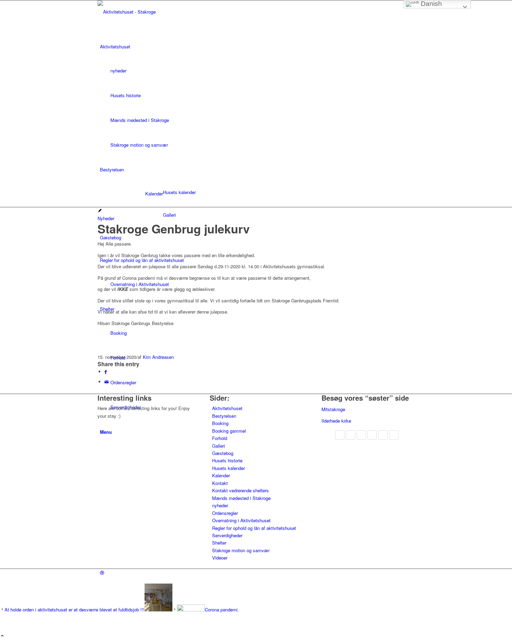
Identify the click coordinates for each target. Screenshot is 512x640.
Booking (220, 423)
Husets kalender (228, 468)
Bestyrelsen (224, 415)
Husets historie (227, 460)
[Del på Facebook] (105, 371)
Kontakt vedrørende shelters (240, 490)
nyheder (220, 505)
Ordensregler (225, 513)
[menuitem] (257, 95)
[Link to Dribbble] (102, 572)
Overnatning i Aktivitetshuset (241, 520)
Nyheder (106, 218)
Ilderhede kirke (336, 420)
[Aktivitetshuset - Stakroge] (150, 11)
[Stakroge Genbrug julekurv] (100, 211)
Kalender (154, 193)
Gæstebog (222, 453)
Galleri (218, 445)
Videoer (219, 557)
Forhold (219, 438)
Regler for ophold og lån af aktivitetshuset (254, 528)
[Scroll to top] (2, 636)
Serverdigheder (227, 535)
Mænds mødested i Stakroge (241, 498)
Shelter (219, 542)
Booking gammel (229, 430)
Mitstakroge (333, 409)
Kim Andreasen (158, 357)
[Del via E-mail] (106, 381)
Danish (430, 3)
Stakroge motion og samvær (241, 550)
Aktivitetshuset (227, 408)
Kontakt (220, 483)
